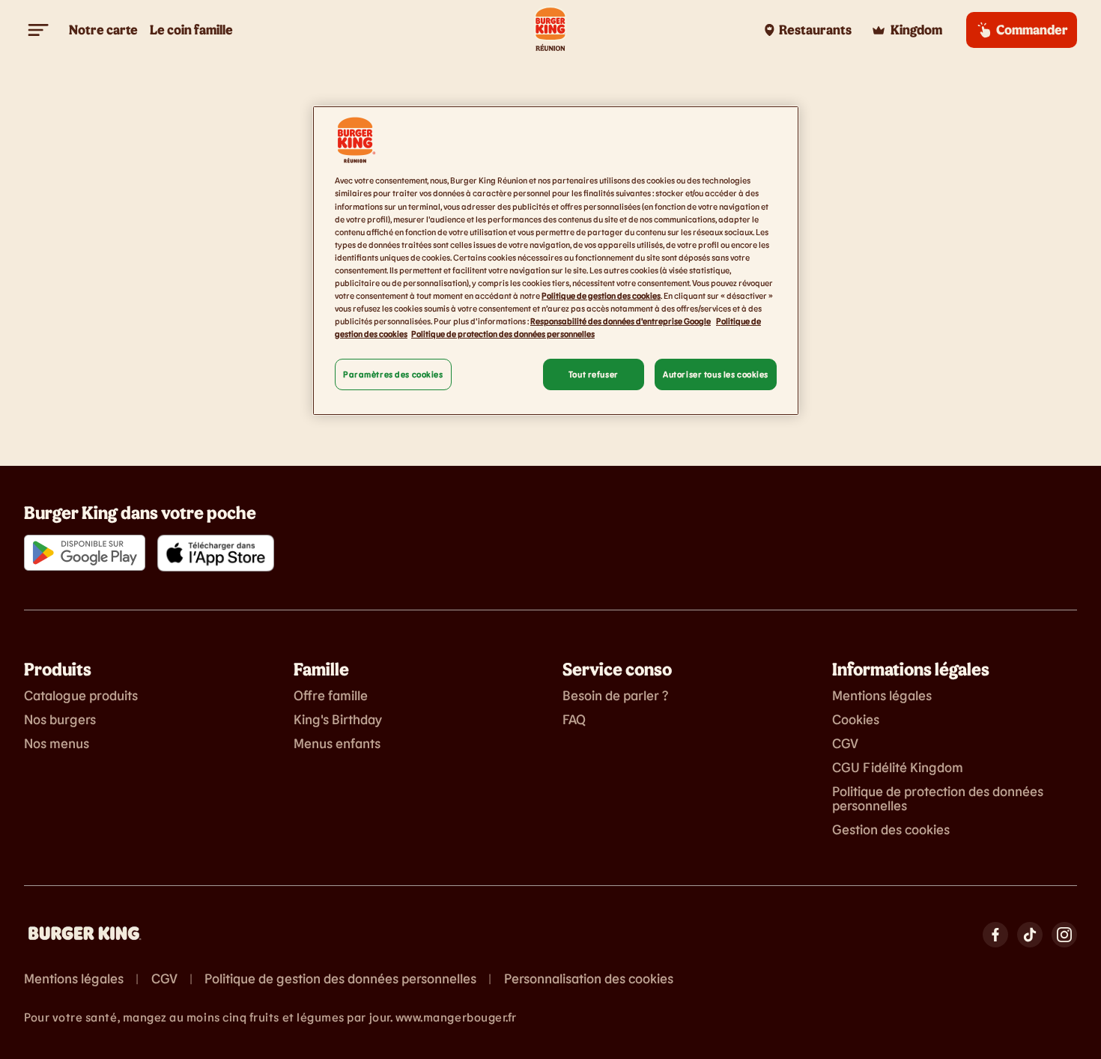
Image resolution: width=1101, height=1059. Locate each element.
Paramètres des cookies (393, 374)
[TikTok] (1030, 934)
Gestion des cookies (891, 829)
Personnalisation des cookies (588, 978)
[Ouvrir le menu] (39, 30)
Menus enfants (337, 743)
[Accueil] (550, 30)
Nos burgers (60, 719)
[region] (555, 261)
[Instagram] (1064, 934)
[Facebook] (995, 934)
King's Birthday (338, 719)
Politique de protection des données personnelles (937, 799)
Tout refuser (593, 374)
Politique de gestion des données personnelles (340, 978)
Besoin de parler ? (615, 695)
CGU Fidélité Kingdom (897, 767)
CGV (845, 743)
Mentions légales (882, 695)
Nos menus (56, 743)
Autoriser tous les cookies (715, 374)
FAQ (574, 719)
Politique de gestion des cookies (601, 295)
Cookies (855, 719)
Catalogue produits (81, 695)
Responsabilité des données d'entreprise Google (620, 321)
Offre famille (331, 695)
